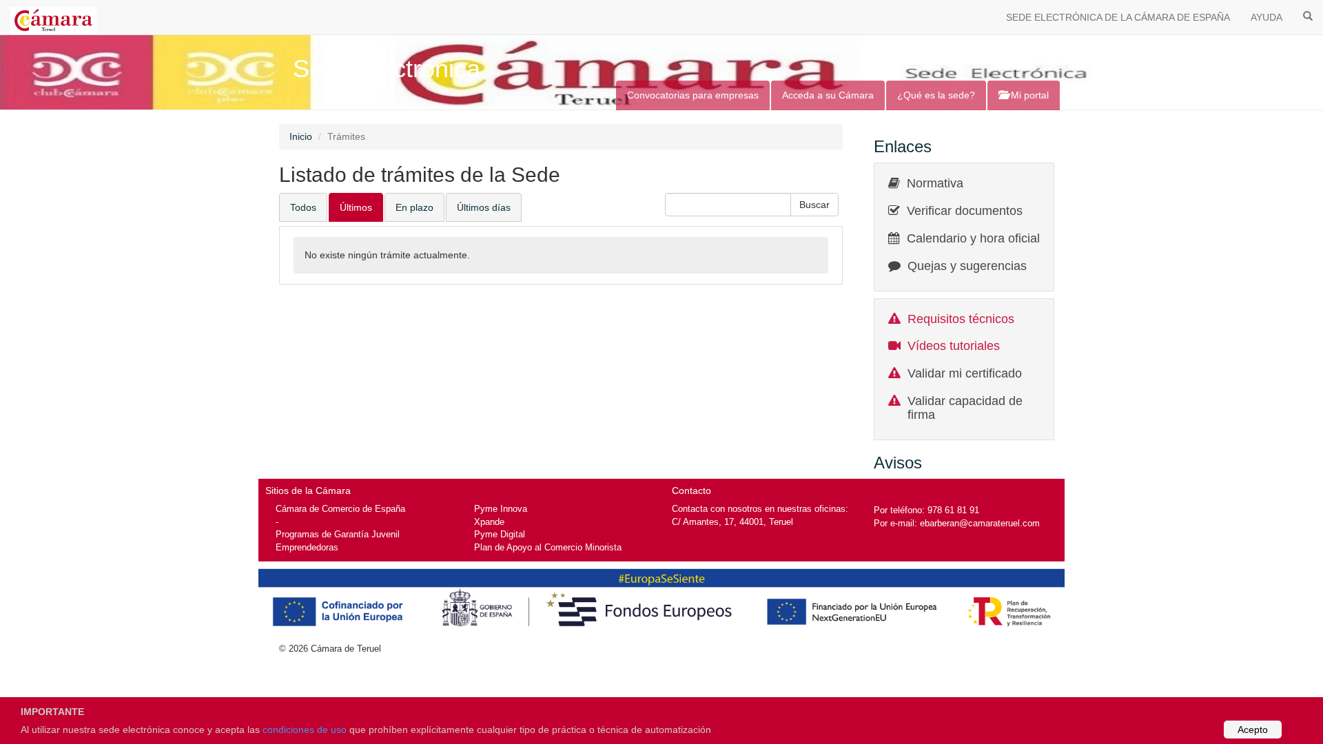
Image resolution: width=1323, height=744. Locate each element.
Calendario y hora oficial (973, 238)
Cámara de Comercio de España (340, 509)
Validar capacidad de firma (965, 408)
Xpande (489, 522)
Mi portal (1028, 95)
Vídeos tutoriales (953, 346)
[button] (814, 204)
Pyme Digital (499, 534)
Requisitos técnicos (960, 319)
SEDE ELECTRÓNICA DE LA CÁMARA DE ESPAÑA (1118, 17)
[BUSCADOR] (1308, 15)
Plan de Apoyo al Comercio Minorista (548, 547)
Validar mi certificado (964, 373)
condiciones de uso (305, 729)
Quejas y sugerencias (967, 266)
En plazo (414, 207)
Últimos (356, 207)
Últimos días (484, 207)
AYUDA (1266, 17)
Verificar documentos (965, 211)
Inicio (300, 136)
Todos (303, 207)
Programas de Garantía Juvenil (338, 534)
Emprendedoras (307, 547)
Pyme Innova (500, 509)
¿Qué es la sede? (936, 95)
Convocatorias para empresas (693, 95)
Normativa (935, 183)
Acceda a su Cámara (828, 95)
